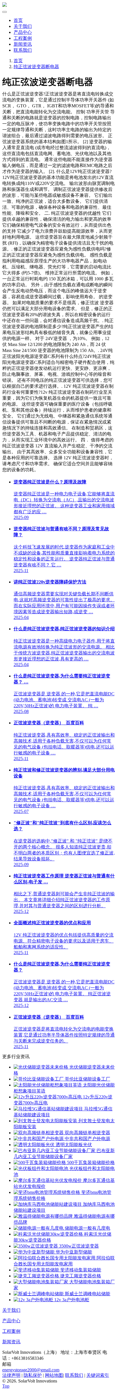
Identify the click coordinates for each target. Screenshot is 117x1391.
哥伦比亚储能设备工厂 (87, 1079)
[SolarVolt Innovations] (4, 5)
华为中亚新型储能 (73, 1252)
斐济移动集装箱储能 (80, 1269)
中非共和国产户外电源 (87, 1138)
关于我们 (23, 26)
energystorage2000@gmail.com (30, 1369)
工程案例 (23, 38)
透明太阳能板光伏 (73, 1144)
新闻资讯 (23, 44)
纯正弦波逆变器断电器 (36, 66)
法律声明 (11, 1375)
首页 (18, 20)
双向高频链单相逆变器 (87, 1132)
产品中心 (23, 32)
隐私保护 (33, 1375)
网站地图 (54, 1375)
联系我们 (23, 50)
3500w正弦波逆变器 (78, 1246)
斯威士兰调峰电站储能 (87, 1293)
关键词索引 (97, 1375)
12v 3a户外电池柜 (71, 1299)
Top (5, 1386)
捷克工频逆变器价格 (80, 1275)
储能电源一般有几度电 (87, 1228)
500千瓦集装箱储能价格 (90, 1162)
